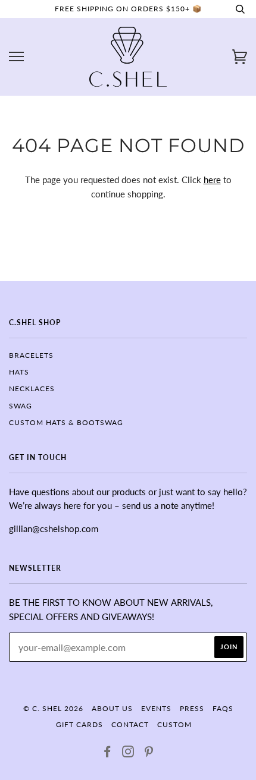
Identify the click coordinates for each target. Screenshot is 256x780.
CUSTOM (174, 724)
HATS (19, 371)
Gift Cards (79, 724)
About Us (112, 708)
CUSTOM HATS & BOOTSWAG (66, 422)
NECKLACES (32, 388)
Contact (130, 724)
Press (192, 708)
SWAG (20, 405)
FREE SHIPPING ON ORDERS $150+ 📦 (128, 8)
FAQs (223, 708)
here (212, 179)
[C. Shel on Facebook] (107, 753)
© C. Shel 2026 (53, 708)
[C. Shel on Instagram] (128, 753)
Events (156, 708)
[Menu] (16, 56)
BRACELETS (31, 355)
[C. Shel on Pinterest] (149, 753)
